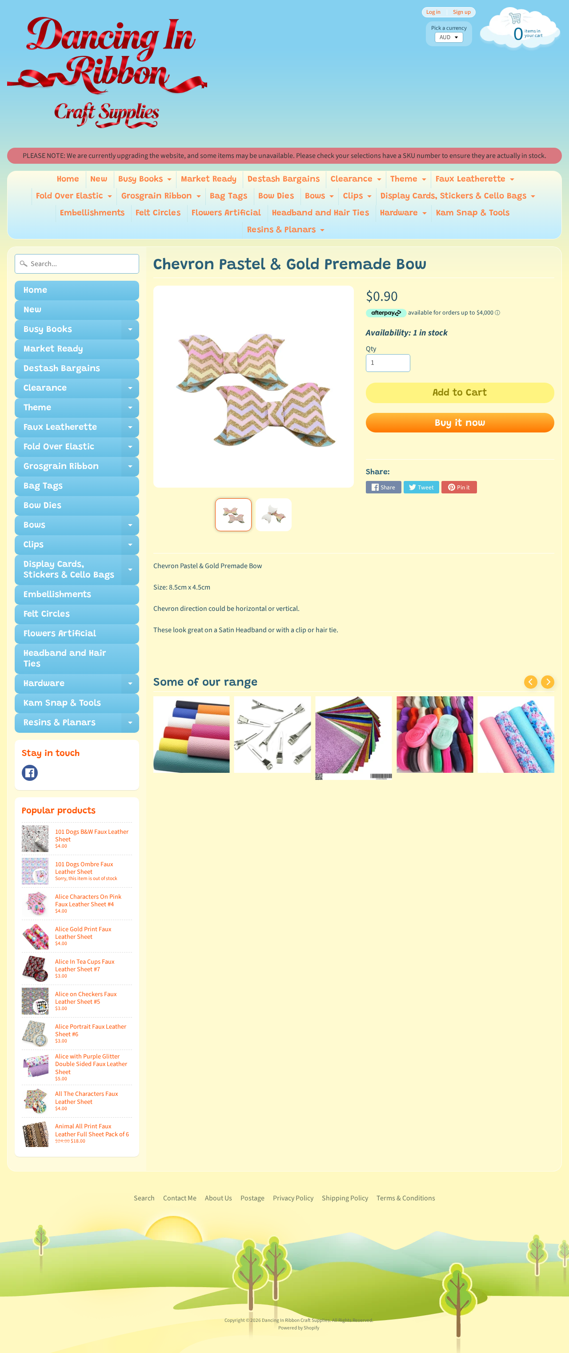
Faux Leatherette (476, 181)
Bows (320, 198)
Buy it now (460, 423)
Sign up (462, 12)
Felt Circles (158, 213)
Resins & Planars (287, 232)
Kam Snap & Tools (472, 213)
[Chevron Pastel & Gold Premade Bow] (233, 514)
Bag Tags (228, 196)
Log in (433, 12)
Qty (371, 349)
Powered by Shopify (298, 1328)
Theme (409, 181)
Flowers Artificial (226, 213)
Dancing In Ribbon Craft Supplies (296, 1320)
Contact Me (179, 1198)
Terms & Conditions (406, 1198)
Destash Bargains (284, 179)
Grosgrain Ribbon (162, 198)
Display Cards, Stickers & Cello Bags (459, 198)
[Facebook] (30, 773)
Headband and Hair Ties (320, 213)
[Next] (547, 682)
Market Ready (208, 179)
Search (144, 1198)
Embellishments (92, 213)
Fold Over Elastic (75, 198)
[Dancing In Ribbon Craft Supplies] (107, 74)
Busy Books (146, 181)
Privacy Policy (293, 1198)
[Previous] (530, 682)
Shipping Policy (345, 1198)
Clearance (357, 181)
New (98, 179)
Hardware (404, 215)
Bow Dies (276, 196)
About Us (218, 1198)
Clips (358, 198)
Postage (252, 1198)
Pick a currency (449, 28)
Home (68, 179)
